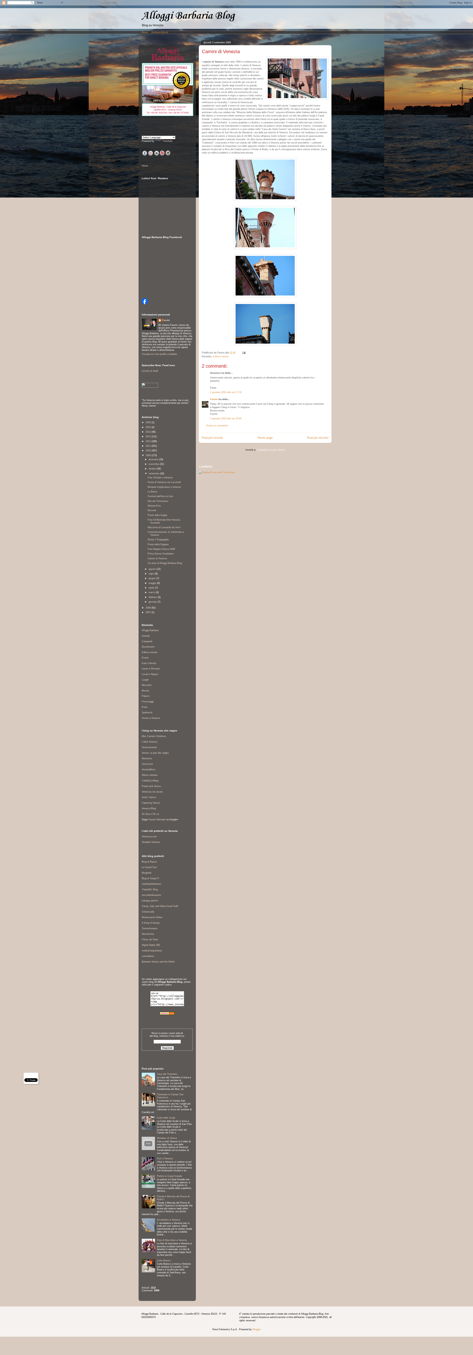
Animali (146, 635)
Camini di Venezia (157, 558)
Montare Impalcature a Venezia (164, 487)
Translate (167, 141)
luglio (152, 573)
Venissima (147, 764)
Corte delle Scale (166, 1117)
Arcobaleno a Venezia (168, 1219)
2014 (149, 431)
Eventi (145, 657)
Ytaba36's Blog (150, 889)
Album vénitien (150, 775)
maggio (153, 583)
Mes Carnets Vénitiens (154, 736)
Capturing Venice (151, 802)
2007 (149, 612)
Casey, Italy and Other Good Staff (160, 906)
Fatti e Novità (149, 663)
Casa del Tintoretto (167, 1074)
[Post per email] (243, 352)
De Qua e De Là (150, 814)
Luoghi (145, 679)
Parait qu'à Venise (151, 786)
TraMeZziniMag (150, 780)
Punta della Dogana (158, 544)
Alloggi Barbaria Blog (188, 16)
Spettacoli (147, 712)
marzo (152, 592)
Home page (265, 437)
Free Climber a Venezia (160, 477)
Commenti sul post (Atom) (271, 449)
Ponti (144, 707)
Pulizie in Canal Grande (169, 1176)
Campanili (147, 641)
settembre (154, 473)
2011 (149, 446)
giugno (152, 578)
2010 (149, 450)
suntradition (148, 956)
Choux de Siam (150, 939)
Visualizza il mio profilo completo (159, 354)
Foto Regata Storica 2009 (161, 549)
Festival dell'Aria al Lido (160, 496)
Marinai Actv (154, 505)
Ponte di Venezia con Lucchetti (164, 482)
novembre (154, 464)
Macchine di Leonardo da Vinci (164, 527)
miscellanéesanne (151, 895)
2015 (149, 427)
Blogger (256, 1329)
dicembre (154, 459)
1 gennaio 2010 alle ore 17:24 (225, 392)
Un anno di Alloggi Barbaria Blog (165, 563)
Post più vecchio (318, 437)
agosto (152, 569)
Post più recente (212, 437)
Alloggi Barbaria (150, 630)
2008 (149, 607)
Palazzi (146, 696)
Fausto (214, 399)
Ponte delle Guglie (157, 515)
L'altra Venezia (149, 741)
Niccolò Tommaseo (158, 501)
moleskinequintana (152, 950)
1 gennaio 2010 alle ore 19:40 (225, 418)
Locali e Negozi (150, 674)
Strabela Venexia (151, 842)
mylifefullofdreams (151, 884)
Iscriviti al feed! (150, 371)
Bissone (152, 510)
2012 (149, 441)
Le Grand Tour (149, 867)
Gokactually (148, 911)
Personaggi (148, 701)
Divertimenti (148, 646)
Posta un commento (217, 425)
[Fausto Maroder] (145, 303)
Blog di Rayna (149, 861)
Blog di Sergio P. (150, 878)
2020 (149, 422)
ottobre (153, 468)
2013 (149, 436)
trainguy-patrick (150, 900)
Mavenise (147, 758)
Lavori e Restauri (151, 668)
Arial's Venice (149, 797)
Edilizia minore (221, 356)
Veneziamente (149, 747)
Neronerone (148, 934)
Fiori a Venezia (165, 1158)
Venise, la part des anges (155, 752)
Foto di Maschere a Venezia (172, 1240)
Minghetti (147, 872)
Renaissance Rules (152, 917)
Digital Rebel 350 (151, 945)
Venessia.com (149, 836)
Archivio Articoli (159, 32)
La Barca (152, 491)
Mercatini (147, 685)
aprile (152, 587)
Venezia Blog (149, 808)
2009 (149, 455)
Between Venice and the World (158, 961)
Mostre (145, 690)
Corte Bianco (164, 1260)
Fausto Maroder (157, 819)
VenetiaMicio (148, 769)
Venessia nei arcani (152, 791)
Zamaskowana (149, 928)
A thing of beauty (151, 922)
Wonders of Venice (167, 1138)
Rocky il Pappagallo (158, 539)
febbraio (153, 597)
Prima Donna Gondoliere (161, 553)
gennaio (153, 601)
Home (145, 32)
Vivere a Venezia (151, 718)
